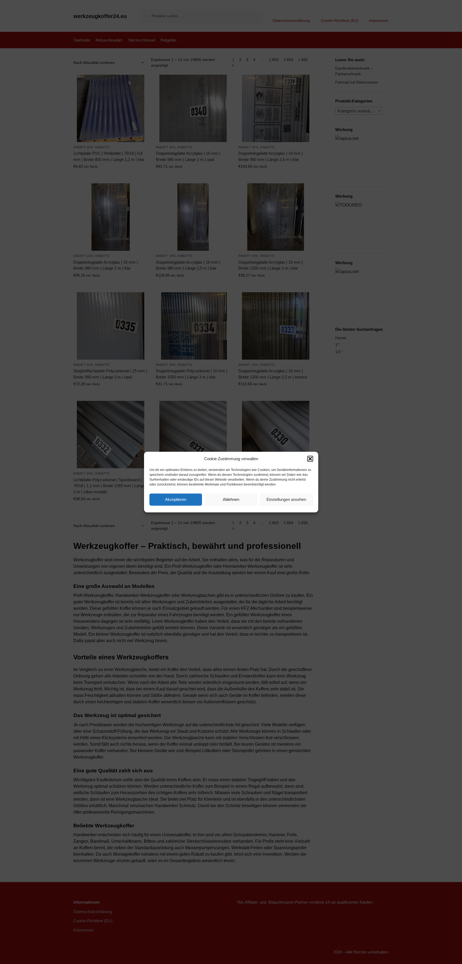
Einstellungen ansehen (286, 499)
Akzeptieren (175, 499)
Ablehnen (231, 499)
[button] (310, 459)
